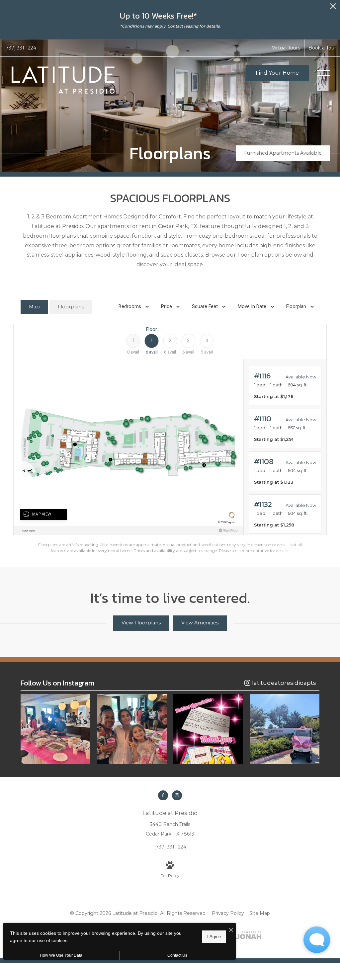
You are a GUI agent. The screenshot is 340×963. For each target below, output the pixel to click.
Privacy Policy (228, 913)
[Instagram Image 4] (284, 729)
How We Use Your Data (61, 955)
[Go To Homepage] (63, 80)
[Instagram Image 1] (55, 729)
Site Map (259, 913)
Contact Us (177, 955)
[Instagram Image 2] (132, 729)
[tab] (34, 307)
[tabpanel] (170, 439)
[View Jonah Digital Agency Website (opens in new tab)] (248, 936)
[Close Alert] (333, 8)
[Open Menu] (323, 73)
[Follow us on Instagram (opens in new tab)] (177, 795)
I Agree (214, 936)
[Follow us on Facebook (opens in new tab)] (163, 795)
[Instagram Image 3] (208, 729)
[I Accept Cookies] (231, 930)
